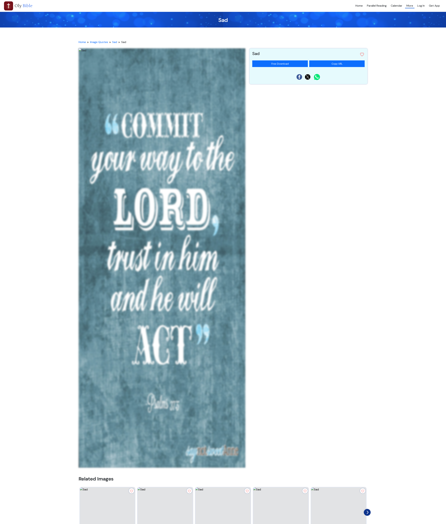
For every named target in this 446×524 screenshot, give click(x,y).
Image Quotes (99, 42)
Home (359, 5)
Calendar (396, 5)
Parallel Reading (377, 5)
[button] (308, 54)
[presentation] (366, 511)
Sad (114, 42)
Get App (434, 5)
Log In (421, 5)
